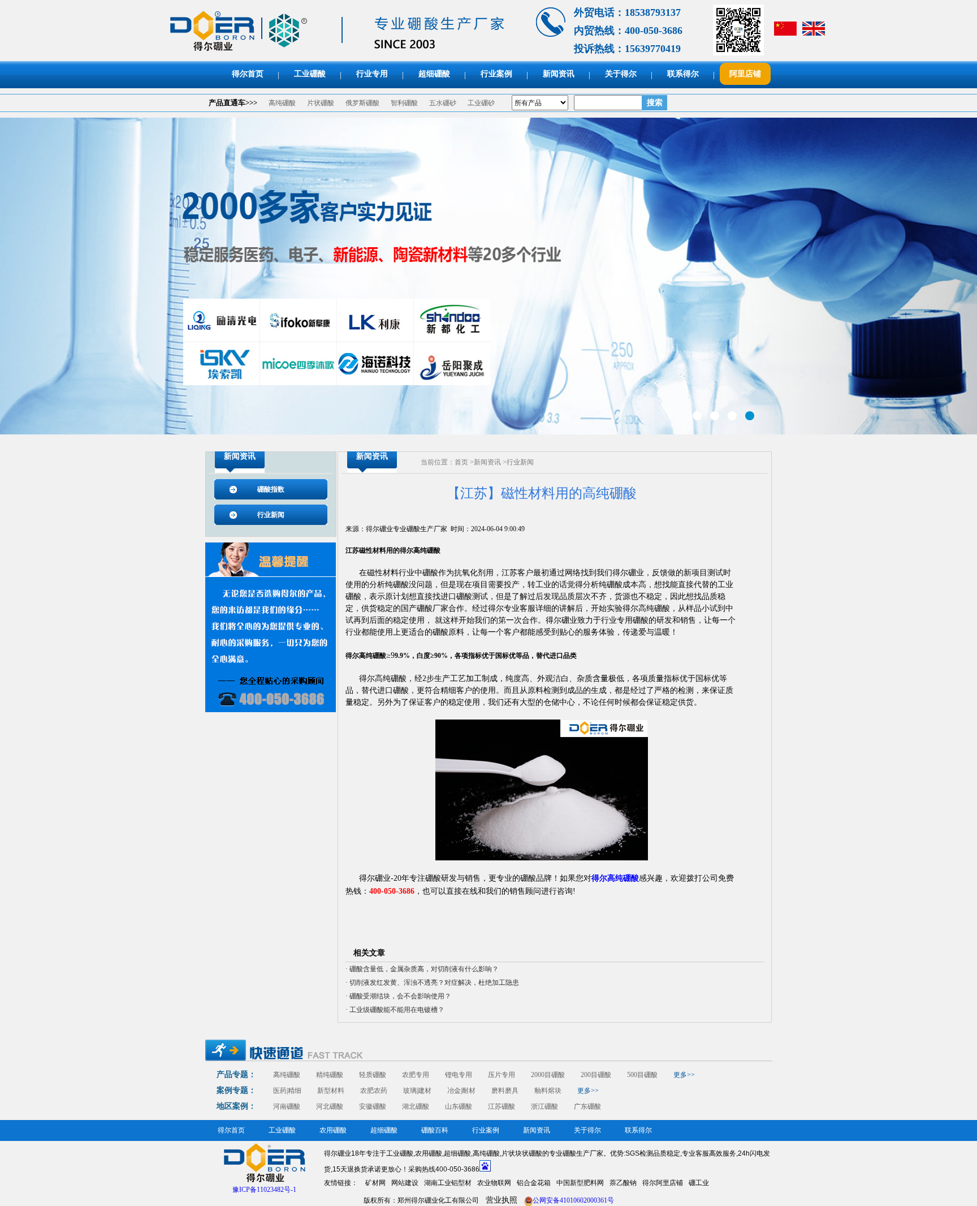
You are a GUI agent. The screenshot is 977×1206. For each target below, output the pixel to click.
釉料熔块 (547, 1091)
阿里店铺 (745, 74)
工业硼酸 (310, 74)
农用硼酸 (333, 1130)
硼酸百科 (434, 1130)
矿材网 (375, 1183)
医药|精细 (287, 1091)
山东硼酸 (458, 1106)
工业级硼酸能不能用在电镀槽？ (396, 1010)
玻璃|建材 (417, 1091)
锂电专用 (458, 1075)
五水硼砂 (442, 103)
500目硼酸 (642, 1075)
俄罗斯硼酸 (362, 103)
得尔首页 (247, 74)
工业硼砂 (481, 103)
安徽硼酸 (372, 1106)
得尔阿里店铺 (662, 1183)
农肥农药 (373, 1091)
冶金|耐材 (461, 1091)
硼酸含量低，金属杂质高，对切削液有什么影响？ (424, 969)
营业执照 (501, 1200)
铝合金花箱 (534, 1183)
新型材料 (330, 1091)
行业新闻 (270, 515)
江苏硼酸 (501, 1106)
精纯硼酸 (329, 1075)
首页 (461, 462)
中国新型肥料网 (580, 1183)
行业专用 (372, 74)
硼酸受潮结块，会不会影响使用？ (400, 996)
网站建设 (404, 1183)
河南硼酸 (286, 1106)
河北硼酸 (329, 1106)
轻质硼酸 (372, 1075)
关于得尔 (621, 74)
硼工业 (699, 1183)
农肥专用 (415, 1075)
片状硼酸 (320, 103)
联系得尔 (683, 74)
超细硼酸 (434, 74)
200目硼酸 (596, 1075)
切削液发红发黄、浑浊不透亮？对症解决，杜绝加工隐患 (434, 983)
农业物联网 (494, 1183)
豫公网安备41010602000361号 (569, 1200)
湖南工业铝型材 (448, 1183)
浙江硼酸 (544, 1106)
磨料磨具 (504, 1091)
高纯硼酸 (282, 103)
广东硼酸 (587, 1106)
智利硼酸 (404, 103)
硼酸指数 (270, 489)
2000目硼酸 (548, 1075)
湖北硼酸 (415, 1106)
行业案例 (496, 74)
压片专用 (501, 1075)
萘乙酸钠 (623, 1183)
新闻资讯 (558, 74)
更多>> (684, 1075)
